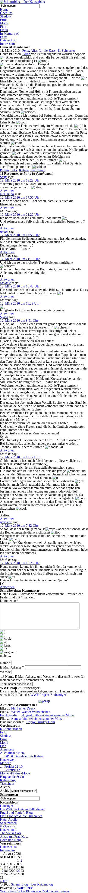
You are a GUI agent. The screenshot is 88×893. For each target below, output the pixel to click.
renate (4, 231)
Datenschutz (8, 40)
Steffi (3, 177)
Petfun (4, 170)
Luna (26, 54)
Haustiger (6, 806)
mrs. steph (7, 194)
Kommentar (9, 601)
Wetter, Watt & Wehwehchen (30, 712)
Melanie (5, 283)
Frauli (4, 30)
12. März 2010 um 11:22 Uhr (20, 457)
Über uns (6, 13)
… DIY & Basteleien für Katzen (22, 756)
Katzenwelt (7, 759)
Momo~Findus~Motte (15, 773)
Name (5, 663)
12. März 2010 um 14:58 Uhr (20, 235)
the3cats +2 (7, 826)
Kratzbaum (37, 170)
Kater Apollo (9, 819)
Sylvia (4, 317)
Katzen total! (8, 829)
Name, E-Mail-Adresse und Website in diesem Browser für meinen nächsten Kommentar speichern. (42, 678)
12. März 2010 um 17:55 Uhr (20, 197)
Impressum (7, 43)
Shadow (5, 16)
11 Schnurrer (66, 50)
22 (19, 870)
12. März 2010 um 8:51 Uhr (19, 320)
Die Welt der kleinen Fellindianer (22, 809)
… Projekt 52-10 (11, 766)
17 (1, 870)
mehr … (5, 655)
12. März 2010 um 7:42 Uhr (19, 525)
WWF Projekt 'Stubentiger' (48, 695)
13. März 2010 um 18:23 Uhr (20, 180)
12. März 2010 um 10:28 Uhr (20, 563)
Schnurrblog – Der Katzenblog (32, 884)
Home (4, 9)
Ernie (3, 20)
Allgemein (7, 749)
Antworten (7, 190)
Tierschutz (7, 783)
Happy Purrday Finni (40, 722)
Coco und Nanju (11, 840)
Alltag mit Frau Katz (14, 836)
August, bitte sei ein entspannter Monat (48, 715)
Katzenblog (8, 780)
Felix (3, 37)
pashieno (6, 522)
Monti (4, 23)
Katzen (24, 170)
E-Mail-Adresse (12, 667)
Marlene (5, 763)
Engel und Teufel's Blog (16, 812)
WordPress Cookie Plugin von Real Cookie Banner (34, 891)
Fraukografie (8, 715)
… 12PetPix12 (10, 770)
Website (5, 672)
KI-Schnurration (11, 729)
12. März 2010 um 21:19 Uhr (20, 259)
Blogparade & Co (12, 777)
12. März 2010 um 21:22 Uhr (20, 214)
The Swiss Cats (10, 833)
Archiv (4, 790)
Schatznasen (8, 823)
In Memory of (9, 33)
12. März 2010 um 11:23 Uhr (20, 303)
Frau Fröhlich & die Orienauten (21, 816)
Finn (3, 26)
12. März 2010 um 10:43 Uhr (20, 286)
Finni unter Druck (23, 708)
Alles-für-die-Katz (43, 50)
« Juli (3, 881)
